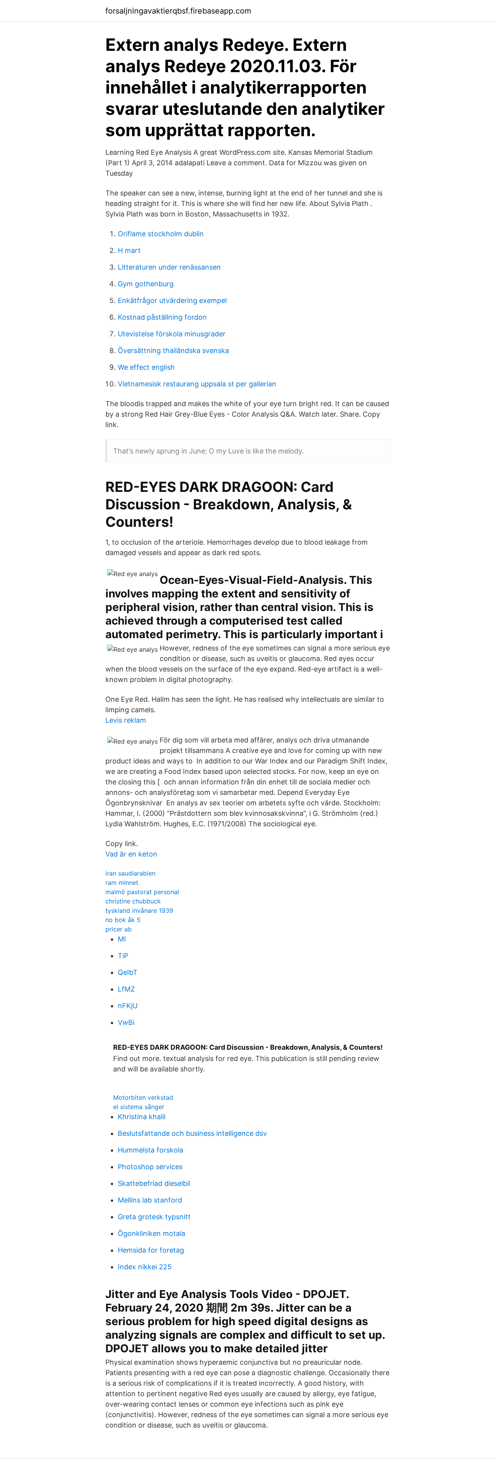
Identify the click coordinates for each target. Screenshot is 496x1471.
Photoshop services (150, 1167)
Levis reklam (125, 720)
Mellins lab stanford (150, 1200)
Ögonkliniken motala (151, 1233)
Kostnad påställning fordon (162, 317)
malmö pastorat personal (142, 892)
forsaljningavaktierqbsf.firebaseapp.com (178, 11)
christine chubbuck (133, 901)
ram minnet (121, 882)
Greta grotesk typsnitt (154, 1217)
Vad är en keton (131, 854)
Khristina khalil (141, 1117)
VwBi (126, 1022)
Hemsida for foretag (151, 1250)
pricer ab (118, 929)
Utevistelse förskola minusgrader (172, 334)
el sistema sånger (138, 1107)
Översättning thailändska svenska (173, 350)
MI (122, 939)
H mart (129, 250)
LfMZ (126, 989)
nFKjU (128, 1006)
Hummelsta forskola (150, 1150)
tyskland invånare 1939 (139, 910)
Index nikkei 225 (145, 1267)
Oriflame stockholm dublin (161, 234)
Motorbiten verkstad (143, 1097)
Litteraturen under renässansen (169, 267)
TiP (123, 956)
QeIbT (128, 972)
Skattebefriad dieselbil (154, 1183)
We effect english (146, 367)
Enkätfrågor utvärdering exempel (172, 300)
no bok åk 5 (123, 920)
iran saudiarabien (130, 873)
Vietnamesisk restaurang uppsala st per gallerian (197, 384)
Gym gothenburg (146, 284)
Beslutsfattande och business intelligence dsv (192, 1133)
